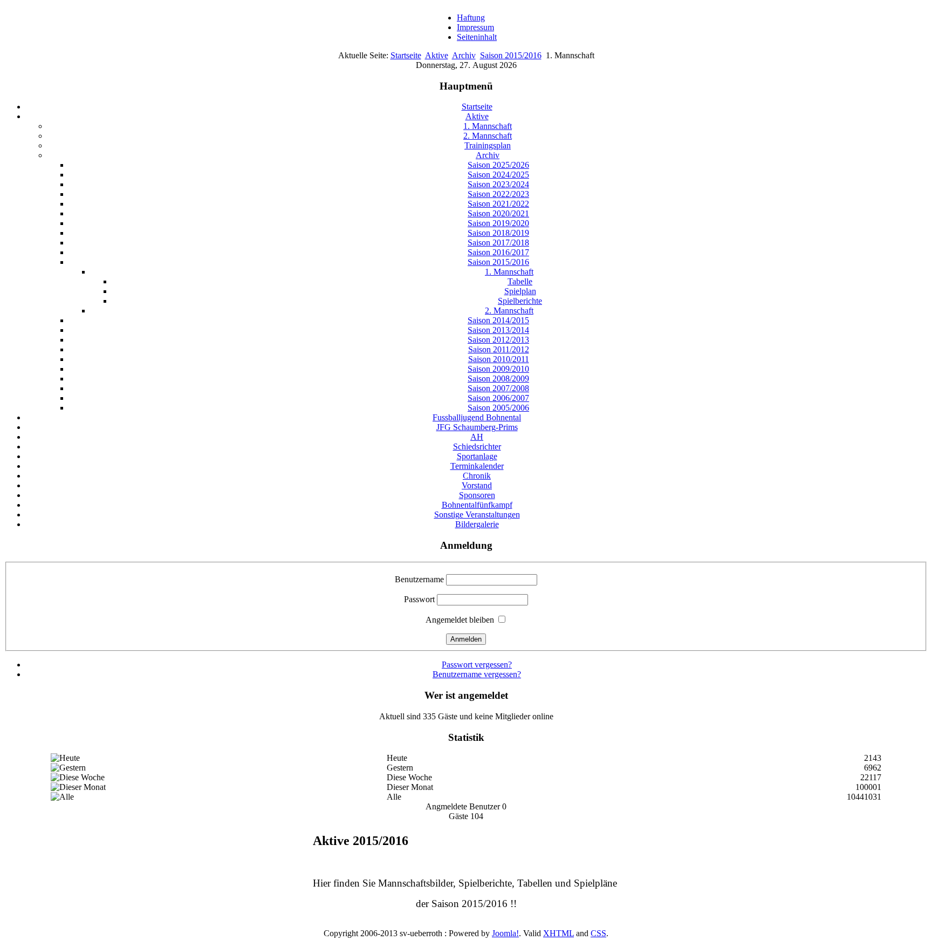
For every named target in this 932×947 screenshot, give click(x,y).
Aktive (436, 55)
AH (476, 436)
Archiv (464, 55)
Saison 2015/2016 (511, 55)
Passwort (419, 599)
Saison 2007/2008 (498, 388)
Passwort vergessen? (477, 664)
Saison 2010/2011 (498, 359)
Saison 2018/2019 (498, 232)
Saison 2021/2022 (498, 203)
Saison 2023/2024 (498, 184)
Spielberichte (520, 300)
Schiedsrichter (477, 446)
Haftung (471, 17)
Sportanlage (477, 456)
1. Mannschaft (487, 126)
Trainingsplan (487, 145)
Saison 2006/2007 (498, 398)
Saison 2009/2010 (498, 368)
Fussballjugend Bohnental (477, 417)
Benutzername (419, 579)
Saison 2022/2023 (498, 194)
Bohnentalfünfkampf (477, 504)
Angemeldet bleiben (460, 619)
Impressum (475, 27)
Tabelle (520, 281)
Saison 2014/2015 (498, 320)
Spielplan (520, 291)
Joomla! (505, 933)
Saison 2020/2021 (498, 213)
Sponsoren (477, 495)
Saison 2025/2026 (498, 164)
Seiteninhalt (477, 37)
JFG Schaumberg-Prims (477, 427)
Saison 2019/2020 (498, 223)
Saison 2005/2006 (498, 407)
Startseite (405, 55)
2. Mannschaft (487, 135)
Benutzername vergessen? (477, 674)
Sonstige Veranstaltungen (477, 514)
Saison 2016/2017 (498, 252)
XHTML (558, 933)
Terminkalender (477, 466)
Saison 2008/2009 (498, 378)
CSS (598, 933)
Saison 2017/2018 (498, 242)
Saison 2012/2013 (498, 339)
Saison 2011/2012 (498, 349)
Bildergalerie (477, 524)
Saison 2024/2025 (498, 174)
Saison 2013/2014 (498, 330)
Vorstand (477, 485)
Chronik (477, 475)
